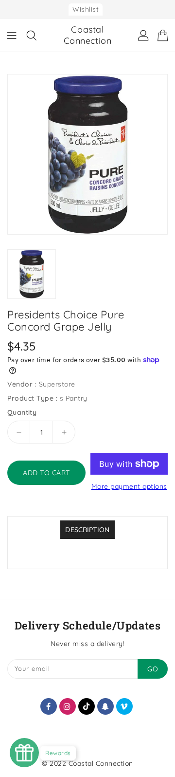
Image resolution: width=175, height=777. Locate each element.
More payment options (129, 486)
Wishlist (85, 9)
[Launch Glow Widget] (24, 752)
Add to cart (46, 472)
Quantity (21, 412)
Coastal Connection (88, 35)
